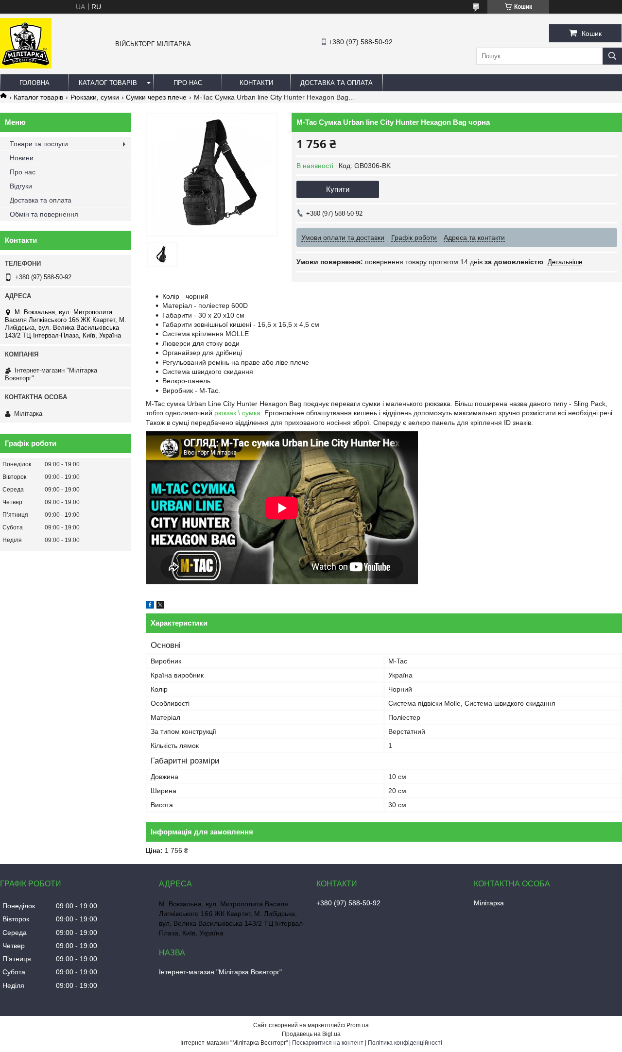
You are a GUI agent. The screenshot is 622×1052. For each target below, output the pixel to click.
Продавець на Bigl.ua (311, 1034)
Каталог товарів (108, 82)
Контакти (256, 82)
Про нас (187, 82)
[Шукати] (612, 56)
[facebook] (150, 606)
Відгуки (21, 186)
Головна (34, 82)
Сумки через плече (156, 97)
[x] (160, 606)
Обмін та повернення (44, 214)
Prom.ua (357, 1025)
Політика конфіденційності (405, 1042)
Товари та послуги (39, 144)
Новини (22, 158)
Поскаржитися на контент (327, 1042)
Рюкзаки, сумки (94, 97)
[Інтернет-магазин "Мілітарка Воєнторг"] (26, 66)
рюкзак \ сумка (237, 413)
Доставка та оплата (336, 82)
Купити (337, 189)
